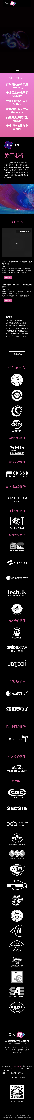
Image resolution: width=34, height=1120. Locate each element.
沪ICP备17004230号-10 (9, 1118)
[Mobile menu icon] (28, 3)
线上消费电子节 (16, 1073)
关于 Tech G (6, 1066)
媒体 (22, 1073)
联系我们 (29, 1067)
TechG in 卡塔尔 (16, 1077)
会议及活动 (24, 1067)
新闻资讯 (24, 1077)
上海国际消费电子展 (16, 1067)
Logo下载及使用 (5, 1072)
